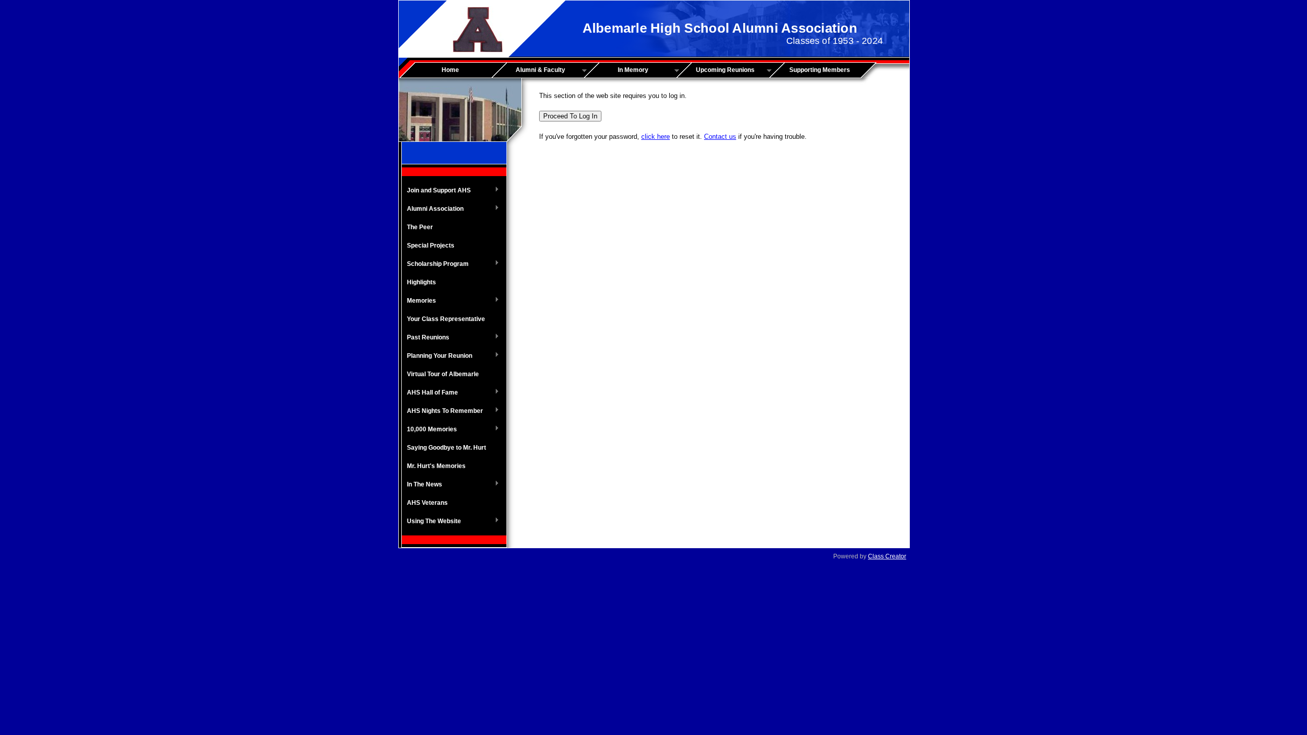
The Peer (420, 227)
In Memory (619, 70)
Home (450, 70)
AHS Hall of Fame (430, 393)
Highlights (421, 282)
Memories (419, 301)
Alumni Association (433, 209)
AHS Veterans (427, 502)
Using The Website (431, 522)
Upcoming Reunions (719, 70)
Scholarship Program (435, 264)
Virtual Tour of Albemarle (443, 374)
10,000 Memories (429, 430)
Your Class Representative (446, 319)
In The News (422, 485)
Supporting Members (819, 70)
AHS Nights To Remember (442, 411)
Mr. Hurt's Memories (436, 466)
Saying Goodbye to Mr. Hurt (446, 447)
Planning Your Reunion (437, 356)
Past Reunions (425, 338)
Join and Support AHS (436, 191)
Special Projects (430, 245)
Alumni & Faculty (532, 70)
